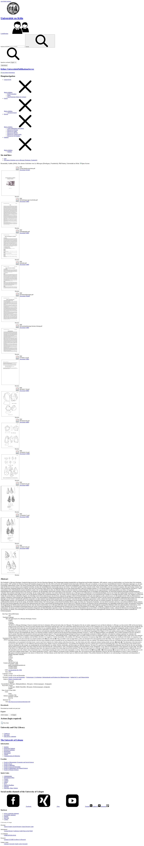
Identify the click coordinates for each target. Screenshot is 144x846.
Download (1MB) (24, 201)
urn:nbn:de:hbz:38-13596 (15, 670)
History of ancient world (14, 679)
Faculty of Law (8, 763)
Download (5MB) (24, 233)
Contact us (7, 733)
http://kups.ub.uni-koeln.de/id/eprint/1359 (19, 701)
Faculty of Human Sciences (11, 769)
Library (6, 782)
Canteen (6, 780)
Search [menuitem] (6, 98)
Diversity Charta (20, 826)
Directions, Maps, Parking (11, 788)
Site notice (7, 735)
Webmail (6, 786)
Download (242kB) (25, 296)
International (7, 753)
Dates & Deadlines (9, 785)
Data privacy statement (10, 736)
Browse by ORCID (12, 133)
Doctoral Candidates (9, 750)
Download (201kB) (25, 170)
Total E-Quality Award (10, 826)
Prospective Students (9, 748)
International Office (9, 777)
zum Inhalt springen (6, 1)
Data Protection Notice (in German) (16, 97)
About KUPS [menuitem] (7, 79)
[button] (2, 723)
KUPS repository (11, 94)
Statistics (9, 151)
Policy (9, 95)
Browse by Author (12, 131)
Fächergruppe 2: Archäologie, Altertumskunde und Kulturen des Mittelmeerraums (47, 677)
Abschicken (4, 65)
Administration (8, 776)
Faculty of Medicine (9, 765)
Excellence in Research (18, 839)
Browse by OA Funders (13, 136)
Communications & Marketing (12, 756)
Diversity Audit (29, 826)
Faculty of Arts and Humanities (16, 677)
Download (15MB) (25, 453)
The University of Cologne (12, 740)
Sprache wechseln (5, 62)
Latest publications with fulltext (15, 128)
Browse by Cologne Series (14, 134)
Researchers (7, 751)
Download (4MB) (24, 390)
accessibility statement (10, 815)
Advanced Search (12, 112)
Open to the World (28, 831)
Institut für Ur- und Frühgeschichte (80, 677)
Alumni (6, 754)
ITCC (5, 783)
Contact (6, 779)
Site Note (6, 818)
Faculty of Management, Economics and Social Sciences (19, 762)
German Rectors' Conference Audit (13, 831)
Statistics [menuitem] (6, 137)
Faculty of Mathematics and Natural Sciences (16, 768)
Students (6, 747)
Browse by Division (12, 130)
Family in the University (21, 844)
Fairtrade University (9, 844)
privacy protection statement (11, 813)
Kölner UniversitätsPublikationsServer (17, 69)
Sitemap (6, 816)
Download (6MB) (24, 485)
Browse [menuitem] (6, 114)
